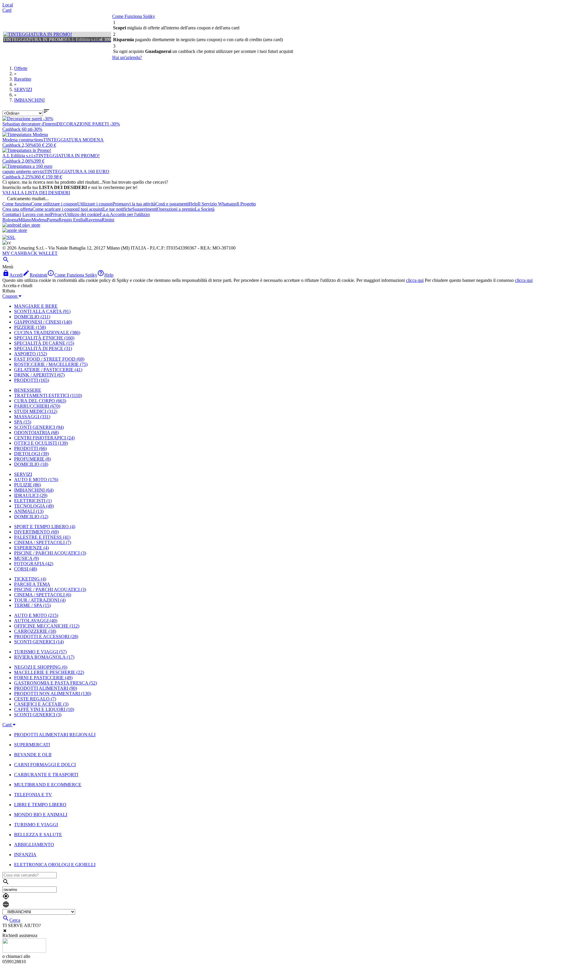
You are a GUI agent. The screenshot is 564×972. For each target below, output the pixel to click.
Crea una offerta (17, 209)
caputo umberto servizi (23, 171)
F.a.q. (105, 214)
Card (6, 10)
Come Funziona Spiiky (133, 16)
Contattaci (11, 214)
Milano (24, 219)
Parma (52, 219)
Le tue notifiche (117, 209)
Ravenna (93, 219)
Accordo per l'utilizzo (130, 214)
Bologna (10, 219)
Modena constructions (22, 139)
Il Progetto (246, 203)
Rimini (108, 219)
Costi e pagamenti (172, 203)
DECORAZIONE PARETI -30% (88, 123)
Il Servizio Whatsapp (217, 203)
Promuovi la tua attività (134, 203)
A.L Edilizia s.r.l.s (19, 155)
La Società (204, 209)
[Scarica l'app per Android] (21, 224)
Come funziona (16, 203)
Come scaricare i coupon (55, 209)
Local (7, 4)
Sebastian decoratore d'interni (29, 123)
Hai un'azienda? (127, 57)
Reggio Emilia (71, 219)
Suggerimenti (144, 209)
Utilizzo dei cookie (82, 214)
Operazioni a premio (176, 209)
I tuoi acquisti (90, 209)
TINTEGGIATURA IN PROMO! (68, 155)
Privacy (58, 214)
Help (193, 203)
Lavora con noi (36, 214)
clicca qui (415, 280)
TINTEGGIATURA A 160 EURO (76, 171)
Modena (39, 219)
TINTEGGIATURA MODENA (73, 139)
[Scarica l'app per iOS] (14, 230)
